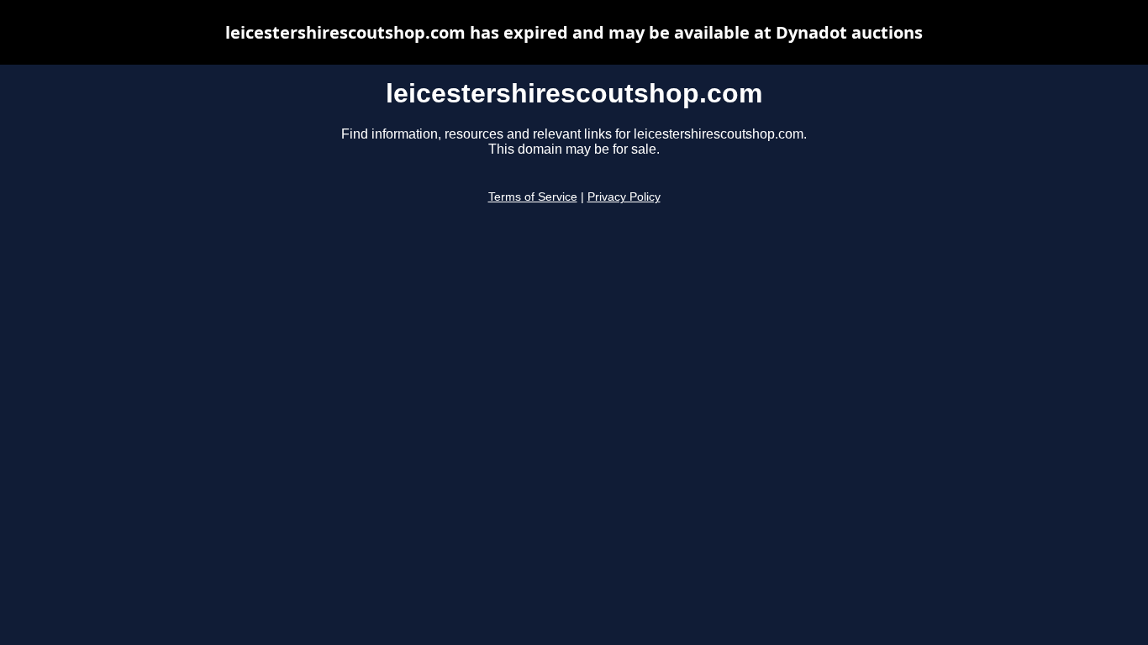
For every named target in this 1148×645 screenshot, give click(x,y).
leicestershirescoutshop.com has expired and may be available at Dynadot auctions (574, 32)
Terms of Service (532, 197)
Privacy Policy (624, 197)
